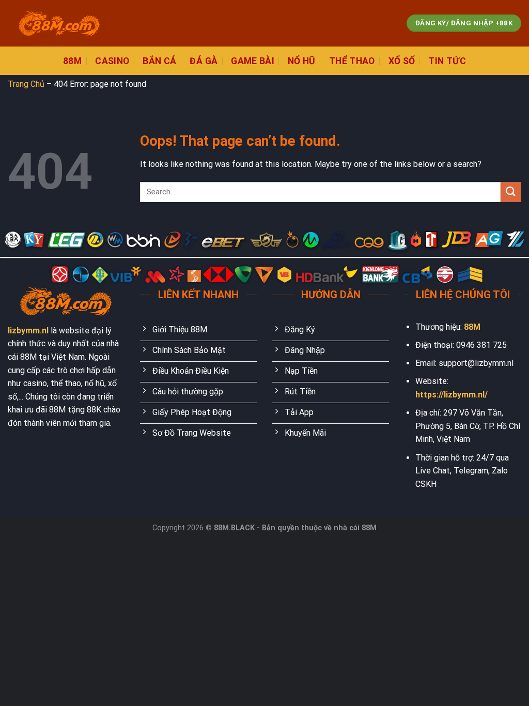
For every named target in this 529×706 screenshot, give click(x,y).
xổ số (401, 61)
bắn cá (159, 61)
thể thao (352, 61)
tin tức (446, 61)
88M (472, 327)
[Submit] (511, 192)
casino (112, 61)
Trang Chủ (26, 84)
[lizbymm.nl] (59, 23)
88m (72, 61)
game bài (252, 61)
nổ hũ (302, 61)
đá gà (203, 61)
